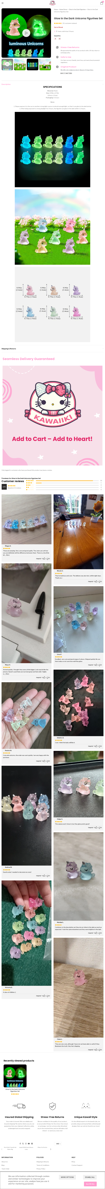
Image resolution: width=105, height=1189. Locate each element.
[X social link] (22, 1143)
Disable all (90, 1177)
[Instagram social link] (25, 1143)
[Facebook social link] (20, 1143)
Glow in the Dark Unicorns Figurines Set (15, 1090)
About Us (5, 1162)
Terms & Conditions (43, 1165)
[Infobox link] (10, 1148)
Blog (3, 1165)
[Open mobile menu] (3, 3)
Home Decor (63, 9)
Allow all (90, 1184)
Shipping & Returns (43, 1162)
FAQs (73, 1162)
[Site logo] (52, 3)
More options (67, 1177)
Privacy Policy (41, 1169)
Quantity (57, 36)
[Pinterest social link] (31, 1143)
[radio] (55, 38)
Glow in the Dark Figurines (77, 9)
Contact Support (77, 1165)
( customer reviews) (70, 23)
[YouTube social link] (28, 1143)
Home (56, 9)
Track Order (5, 1169)
